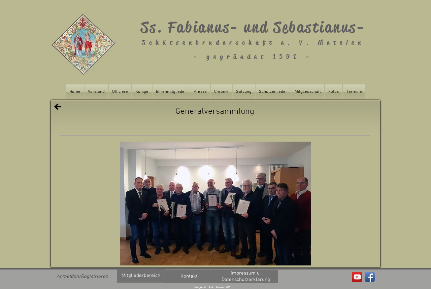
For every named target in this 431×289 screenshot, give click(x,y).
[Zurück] (58, 107)
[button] (215, 203)
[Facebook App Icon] (370, 277)
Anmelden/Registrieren (82, 277)
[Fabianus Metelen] (357, 277)
